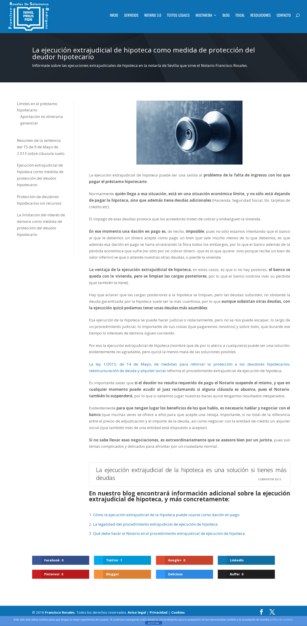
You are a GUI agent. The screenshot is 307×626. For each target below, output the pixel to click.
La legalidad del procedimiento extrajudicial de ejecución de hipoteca (155, 524)
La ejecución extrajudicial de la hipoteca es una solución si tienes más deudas (191, 474)
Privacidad (158, 612)
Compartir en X (269, 479)
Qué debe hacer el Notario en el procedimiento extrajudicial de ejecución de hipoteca (169, 533)
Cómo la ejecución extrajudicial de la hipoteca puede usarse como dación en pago (166, 514)
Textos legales (178, 16)
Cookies (178, 612)
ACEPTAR (153, 623)
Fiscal (240, 16)
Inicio (114, 16)
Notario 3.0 (152, 16)
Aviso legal (137, 612)
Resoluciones (260, 16)
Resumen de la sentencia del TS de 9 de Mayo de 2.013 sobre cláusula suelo (41, 147)
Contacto (284, 16)
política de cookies (281, 619)
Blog (226, 16)
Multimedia (204, 16)
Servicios (131, 16)
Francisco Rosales (60, 612)
